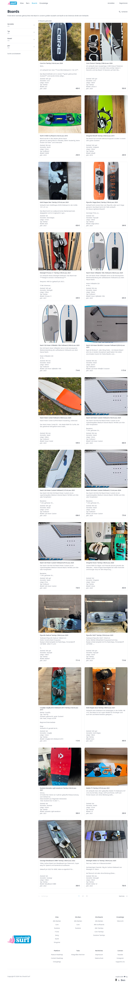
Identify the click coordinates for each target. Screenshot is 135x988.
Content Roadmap (57, 958)
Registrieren (123, 3)
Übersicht (120, 921)
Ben (123, 980)
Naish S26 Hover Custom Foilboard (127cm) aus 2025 (57, 490)
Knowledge (44, 3)
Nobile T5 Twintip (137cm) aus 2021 (98, 788)
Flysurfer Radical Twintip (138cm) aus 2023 (54, 635)
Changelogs (57, 962)
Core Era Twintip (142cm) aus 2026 (51, 63)
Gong (57, 935)
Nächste (121, 896)
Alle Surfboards (99, 924)
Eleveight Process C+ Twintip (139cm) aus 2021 (55, 273)
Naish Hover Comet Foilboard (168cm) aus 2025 (55, 418)
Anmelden (111, 3)
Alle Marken (57, 921)
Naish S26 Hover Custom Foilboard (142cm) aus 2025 (103, 418)
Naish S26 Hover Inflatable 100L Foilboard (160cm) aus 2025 (59, 345)
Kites (22, 3)
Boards (34, 3)
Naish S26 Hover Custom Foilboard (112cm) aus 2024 (103, 490)
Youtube (120, 955)
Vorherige (44, 896)
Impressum (99, 955)
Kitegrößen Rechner (78, 955)
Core (57, 924)
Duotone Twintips (99, 935)
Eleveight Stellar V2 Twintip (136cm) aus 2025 (101, 861)
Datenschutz (99, 958)
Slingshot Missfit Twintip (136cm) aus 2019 (100, 136)
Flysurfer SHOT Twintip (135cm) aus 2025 (99, 635)
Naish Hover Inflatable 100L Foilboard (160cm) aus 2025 (104, 273)
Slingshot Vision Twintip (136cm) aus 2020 (100, 563)
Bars (27, 3)
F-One (57, 932)
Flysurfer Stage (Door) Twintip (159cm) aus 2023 (102, 202)
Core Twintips (99, 932)
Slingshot (57, 942)
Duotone (57, 928)
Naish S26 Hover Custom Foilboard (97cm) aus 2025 (57, 563)
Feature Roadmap (57, 955)
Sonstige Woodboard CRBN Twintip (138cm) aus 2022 (57, 861)
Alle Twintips (99, 928)
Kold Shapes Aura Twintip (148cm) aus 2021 (100, 708)
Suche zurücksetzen (14, 54)
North (57, 939)
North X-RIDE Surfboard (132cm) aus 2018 (54, 136)
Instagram (120, 958)
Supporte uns (120, 962)
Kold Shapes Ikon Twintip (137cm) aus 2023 (54, 202)
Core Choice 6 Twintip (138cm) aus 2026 (99, 63)
